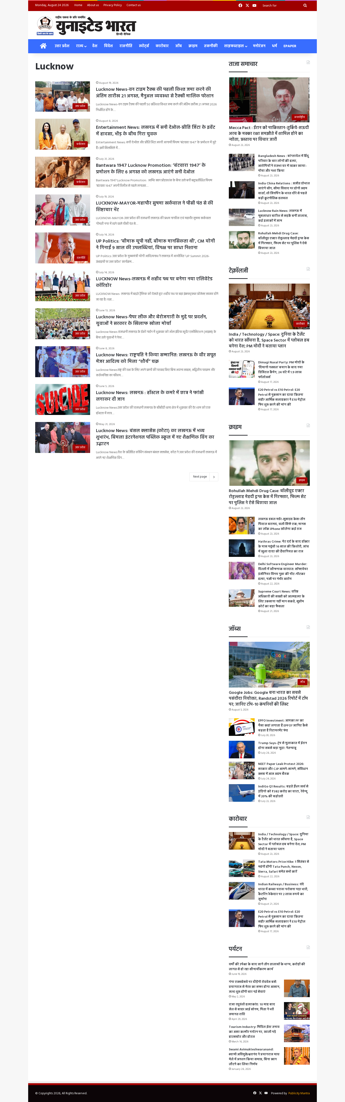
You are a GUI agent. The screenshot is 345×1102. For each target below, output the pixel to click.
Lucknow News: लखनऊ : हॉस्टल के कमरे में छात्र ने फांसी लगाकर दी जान (150, 396)
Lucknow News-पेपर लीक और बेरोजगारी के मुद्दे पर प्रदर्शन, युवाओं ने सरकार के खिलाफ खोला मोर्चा (151, 320)
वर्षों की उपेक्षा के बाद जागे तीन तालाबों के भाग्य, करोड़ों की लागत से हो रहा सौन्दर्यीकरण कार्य (267, 967)
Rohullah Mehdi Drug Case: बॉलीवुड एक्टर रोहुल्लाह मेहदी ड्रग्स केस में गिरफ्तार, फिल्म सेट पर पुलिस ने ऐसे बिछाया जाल (283, 241)
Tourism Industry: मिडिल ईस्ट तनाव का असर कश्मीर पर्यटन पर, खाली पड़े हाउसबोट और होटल (254, 1032)
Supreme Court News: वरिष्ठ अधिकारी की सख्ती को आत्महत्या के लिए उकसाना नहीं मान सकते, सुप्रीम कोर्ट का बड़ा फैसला (281, 599)
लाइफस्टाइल (234, 46)
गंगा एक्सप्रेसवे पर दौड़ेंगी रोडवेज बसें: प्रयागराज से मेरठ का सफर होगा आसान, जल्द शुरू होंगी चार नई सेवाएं (254, 987)
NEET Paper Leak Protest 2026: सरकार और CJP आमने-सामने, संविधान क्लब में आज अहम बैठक (283, 769)
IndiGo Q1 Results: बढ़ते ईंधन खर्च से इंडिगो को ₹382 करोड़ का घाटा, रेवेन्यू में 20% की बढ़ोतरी (283, 791)
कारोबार (162, 46)
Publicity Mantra (299, 1093)
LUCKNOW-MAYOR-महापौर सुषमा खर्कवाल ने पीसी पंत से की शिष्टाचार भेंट (154, 207)
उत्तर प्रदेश (62, 46)
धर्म (274, 46)
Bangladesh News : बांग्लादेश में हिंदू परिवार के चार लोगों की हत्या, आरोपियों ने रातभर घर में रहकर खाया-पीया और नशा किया (283, 163)
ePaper (290, 46)
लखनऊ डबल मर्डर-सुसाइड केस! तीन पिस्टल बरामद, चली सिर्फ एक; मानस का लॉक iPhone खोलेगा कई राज (282, 524)
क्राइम (192, 46)
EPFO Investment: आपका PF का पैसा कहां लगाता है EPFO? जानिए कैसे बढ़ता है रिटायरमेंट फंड (283, 725)
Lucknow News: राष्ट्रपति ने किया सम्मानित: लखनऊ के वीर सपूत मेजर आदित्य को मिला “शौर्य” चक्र (156, 358)
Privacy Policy (113, 5)
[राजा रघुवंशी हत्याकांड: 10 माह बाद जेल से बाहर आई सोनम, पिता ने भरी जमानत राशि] (297, 1011)
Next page (200, 476)
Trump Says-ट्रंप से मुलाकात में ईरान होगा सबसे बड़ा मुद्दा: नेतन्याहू (282, 746)
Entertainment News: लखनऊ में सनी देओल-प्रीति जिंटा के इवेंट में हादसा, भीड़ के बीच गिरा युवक (155, 131)
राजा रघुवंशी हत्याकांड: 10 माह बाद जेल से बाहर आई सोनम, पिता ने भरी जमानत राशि (252, 1009)
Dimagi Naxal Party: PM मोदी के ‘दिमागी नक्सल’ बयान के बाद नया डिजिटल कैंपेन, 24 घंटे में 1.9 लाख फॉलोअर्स (281, 370)
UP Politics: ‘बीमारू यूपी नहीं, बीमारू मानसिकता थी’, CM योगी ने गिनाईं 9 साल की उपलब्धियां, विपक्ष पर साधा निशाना (155, 245)
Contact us (133, 5)
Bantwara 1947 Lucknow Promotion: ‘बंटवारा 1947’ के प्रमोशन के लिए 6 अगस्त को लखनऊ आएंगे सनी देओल (151, 169)
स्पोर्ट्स (144, 46)
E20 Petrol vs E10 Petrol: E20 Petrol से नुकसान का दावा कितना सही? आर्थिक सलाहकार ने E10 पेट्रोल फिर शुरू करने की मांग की (281, 397)
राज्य (79, 46)
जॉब (178, 46)
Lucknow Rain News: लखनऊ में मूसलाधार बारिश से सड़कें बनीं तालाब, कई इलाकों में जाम (283, 216)
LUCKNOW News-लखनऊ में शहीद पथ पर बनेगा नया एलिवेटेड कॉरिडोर (154, 282)
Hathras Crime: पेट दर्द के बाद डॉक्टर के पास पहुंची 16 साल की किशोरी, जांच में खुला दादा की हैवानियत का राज (284, 546)
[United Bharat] (86, 25)
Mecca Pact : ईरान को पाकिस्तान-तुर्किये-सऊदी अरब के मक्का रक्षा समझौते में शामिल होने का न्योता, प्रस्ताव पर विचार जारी (269, 134)
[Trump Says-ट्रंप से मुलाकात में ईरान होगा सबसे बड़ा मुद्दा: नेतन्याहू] (242, 749)
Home (78, 5)
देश (94, 46)
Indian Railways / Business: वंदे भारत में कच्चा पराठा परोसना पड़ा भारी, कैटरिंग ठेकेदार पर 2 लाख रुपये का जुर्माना (283, 892)
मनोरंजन (259, 46)
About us (93, 5)
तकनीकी (211, 46)
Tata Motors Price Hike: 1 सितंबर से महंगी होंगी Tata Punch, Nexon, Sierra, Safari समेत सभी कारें (283, 866)
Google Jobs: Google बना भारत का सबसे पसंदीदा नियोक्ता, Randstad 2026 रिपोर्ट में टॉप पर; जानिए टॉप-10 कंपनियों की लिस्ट (268, 698)
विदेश (108, 46)
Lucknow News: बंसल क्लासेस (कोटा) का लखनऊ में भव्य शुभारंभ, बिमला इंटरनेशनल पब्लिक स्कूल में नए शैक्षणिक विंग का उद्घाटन (155, 437)
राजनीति (125, 46)
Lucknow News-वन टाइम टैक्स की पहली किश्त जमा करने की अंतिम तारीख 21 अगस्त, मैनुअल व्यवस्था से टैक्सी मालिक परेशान (155, 93)
